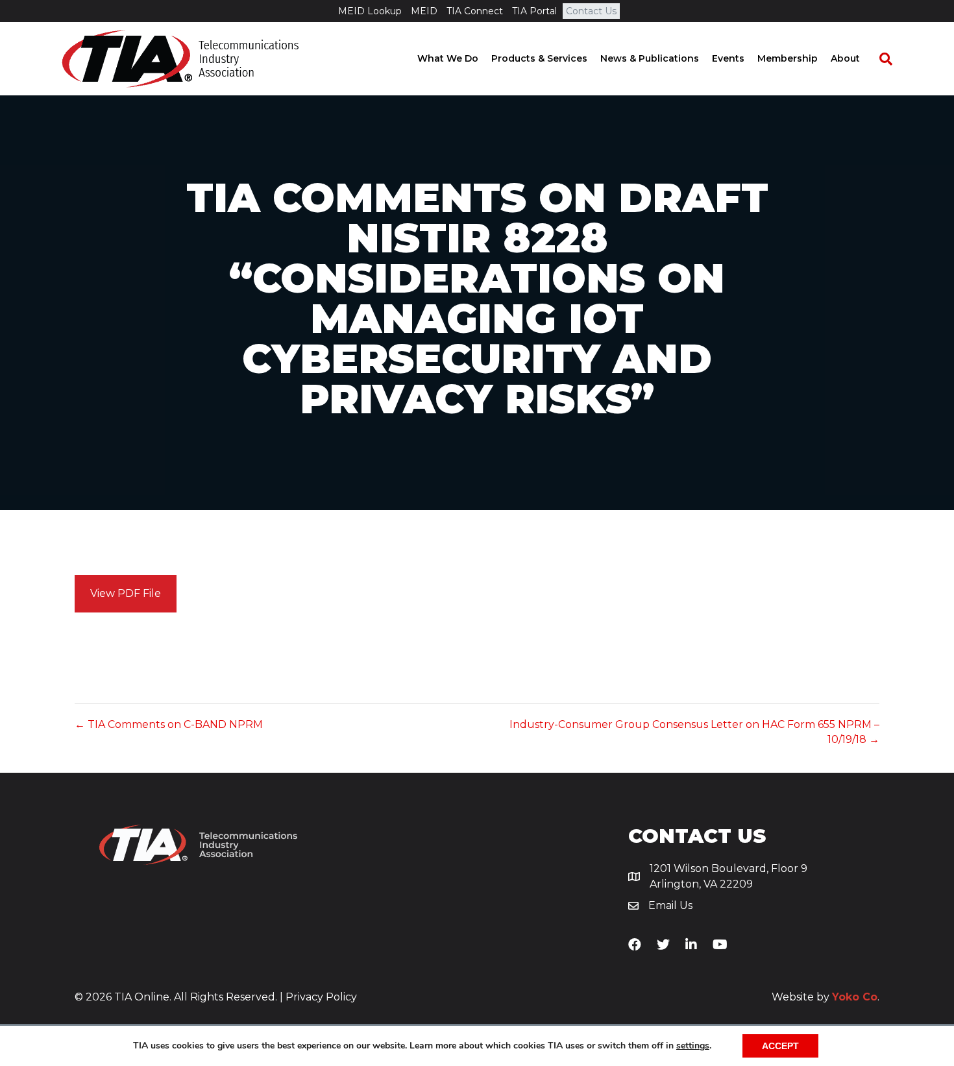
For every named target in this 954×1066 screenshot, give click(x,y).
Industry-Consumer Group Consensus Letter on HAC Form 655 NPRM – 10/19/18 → (694, 731)
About (845, 58)
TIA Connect (474, 11)
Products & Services (539, 58)
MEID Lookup (370, 11)
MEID (424, 11)
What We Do (447, 58)
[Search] (879, 59)
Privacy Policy (321, 997)
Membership (787, 58)
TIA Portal (534, 11)
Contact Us (591, 11)
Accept (780, 1046)
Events (728, 58)
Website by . (825, 997)
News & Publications (649, 58)
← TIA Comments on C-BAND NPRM (169, 724)
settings (692, 1046)
